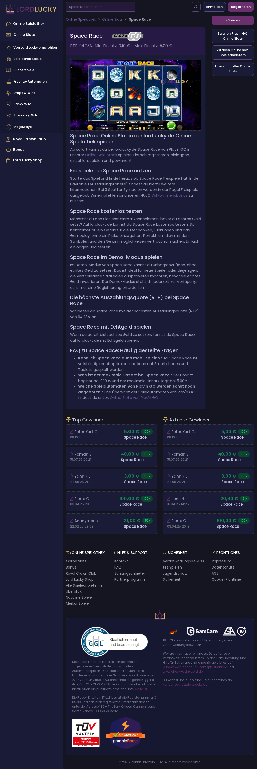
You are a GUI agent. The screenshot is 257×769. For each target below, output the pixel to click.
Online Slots (24, 34)
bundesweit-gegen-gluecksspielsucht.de (195, 667)
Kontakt (121, 561)
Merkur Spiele (77, 603)
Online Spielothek (29, 23)
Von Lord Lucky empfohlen (35, 47)
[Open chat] (196, 7)
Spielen (233, 20)
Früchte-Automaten (30, 81)
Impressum (221, 561)
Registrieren (241, 6)
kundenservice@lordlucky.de (185, 684)
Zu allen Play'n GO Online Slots (233, 36)
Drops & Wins (24, 92)
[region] (31, 92)
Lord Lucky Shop (27, 160)
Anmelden (214, 6)
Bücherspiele (23, 70)
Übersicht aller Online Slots (232, 69)
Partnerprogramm (130, 579)
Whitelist (140, 689)
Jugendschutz (175, 573)
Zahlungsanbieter (129, 573)
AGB (215, 573)
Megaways (22, 126)
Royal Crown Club (29, 139)
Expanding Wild (25, 115)
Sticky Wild (22, 104)
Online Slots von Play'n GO (134, 397)
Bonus (18, 149)
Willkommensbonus (170, 195)
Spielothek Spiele (27, 58)
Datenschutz (223, 567)
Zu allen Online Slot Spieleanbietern (233, 52)
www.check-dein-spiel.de (183, 671)
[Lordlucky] (31, 9)
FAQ (117, 567)
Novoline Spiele (79, 597)
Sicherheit (171, 579)
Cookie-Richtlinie (226, 579)
